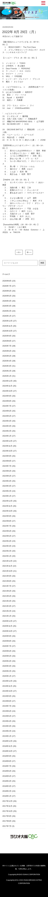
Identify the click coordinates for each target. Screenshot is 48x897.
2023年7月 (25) (8, 466)
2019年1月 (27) (8, 736)
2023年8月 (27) (8, 461)
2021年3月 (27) (8, 606)
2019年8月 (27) (8, 701)
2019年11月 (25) (9, 686)
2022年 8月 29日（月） (20, 32)
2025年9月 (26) (8, 336)
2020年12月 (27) (9, 621)
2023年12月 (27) (9, 441)
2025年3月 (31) (8, 366)
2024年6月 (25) (8, 411)
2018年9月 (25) (8, 756)
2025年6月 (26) (8, 351)
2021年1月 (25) (8, 616)
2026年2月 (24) (8, 311)
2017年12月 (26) (9, 801)
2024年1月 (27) (8, 436)
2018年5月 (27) (8, 776)
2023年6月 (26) (8, 471)
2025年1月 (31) (8, 376)
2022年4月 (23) (8, 541)
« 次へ (19, 252)
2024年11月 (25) (9, 386)
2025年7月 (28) (8, 346)
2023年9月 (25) (8, 456)
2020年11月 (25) (9, 626)
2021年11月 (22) (9, 566)
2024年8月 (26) (8, 401)
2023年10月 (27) (9, 451)
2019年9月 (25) (8, 696)
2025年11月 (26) (9, 326)
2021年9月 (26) (8, 576)
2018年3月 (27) (8, 786)
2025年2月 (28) (8, 371)
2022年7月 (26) (8, 526)
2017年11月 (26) (9, 806)
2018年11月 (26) (9, 746)
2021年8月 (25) (8, 581)
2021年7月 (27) (8, 586)
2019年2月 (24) (8, 731)
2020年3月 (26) (8, 666)
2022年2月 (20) (8, 551)
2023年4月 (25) (8, 481)
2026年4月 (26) (8, 301)
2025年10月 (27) (9, 331)
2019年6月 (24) (8, 711)
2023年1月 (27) (8, 496)
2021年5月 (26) (8, 596)
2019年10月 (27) (9, 691)
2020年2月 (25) (8, 671)
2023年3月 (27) (8, 486)
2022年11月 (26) (9, 506)
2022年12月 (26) (9, 501)
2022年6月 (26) (8, 531)
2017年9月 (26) (8, 816)
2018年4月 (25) (8, 781)
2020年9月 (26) (8, 636)
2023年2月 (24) (8, 491)
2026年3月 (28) (8, 306)
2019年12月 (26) (9, 681)
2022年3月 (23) (8, 546)
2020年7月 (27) (8, 646)
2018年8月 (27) (8, 761)
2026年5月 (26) (8, 296)
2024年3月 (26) (8, 426)
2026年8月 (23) (8, 281)
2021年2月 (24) (8, 611)
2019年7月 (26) (8, 706)
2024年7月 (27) (8, 406)
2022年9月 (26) (8, 516)
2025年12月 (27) (9, 321)
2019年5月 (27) (8, 716)
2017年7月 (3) (8, 826)
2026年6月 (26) (8, 291)
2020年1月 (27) (8, 676)
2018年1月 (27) (8, 796)
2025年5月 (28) (8, 356)
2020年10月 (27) (9, 631)
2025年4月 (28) (8, 361)
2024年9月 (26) (8, 396)
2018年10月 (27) (9, 751)
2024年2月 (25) (8, 431)
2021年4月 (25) (8, 601)
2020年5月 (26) (8, 656)
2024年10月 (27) (9, 391)
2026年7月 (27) (8, 286)
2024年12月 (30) (9, 381)
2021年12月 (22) (9, 561)
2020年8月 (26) (8, 641)
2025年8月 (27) (8, 341)
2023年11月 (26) (9, 446)
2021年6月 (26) (8, 591)
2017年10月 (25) (9, 811)
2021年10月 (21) (9, 571)
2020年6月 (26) (8, 651)
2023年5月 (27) (8, 476)
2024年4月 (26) (8, 421)
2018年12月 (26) (9, 741)
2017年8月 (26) (8, 821)
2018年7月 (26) (8, 766)
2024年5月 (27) (8, 416)
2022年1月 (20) (8, 556)
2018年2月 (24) (8, 791)
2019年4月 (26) (8, 721)
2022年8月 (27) (8, 521)
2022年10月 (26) (9, 511)
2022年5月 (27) (8, 536)
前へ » (29, 252)
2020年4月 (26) (8, 661)
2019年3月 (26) (8, 726)
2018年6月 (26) (8, 771)
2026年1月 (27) (8, 316)
